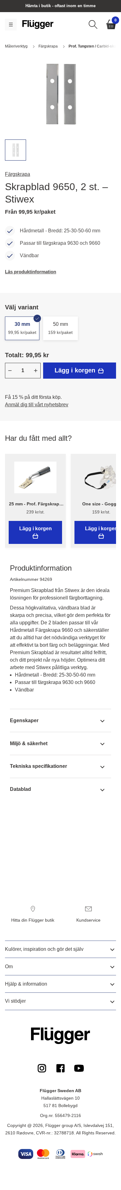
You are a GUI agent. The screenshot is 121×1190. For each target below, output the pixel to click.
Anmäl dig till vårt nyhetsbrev (36, 404)
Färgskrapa (17, 174)
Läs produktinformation (30, 271)
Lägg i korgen (76, 370)
